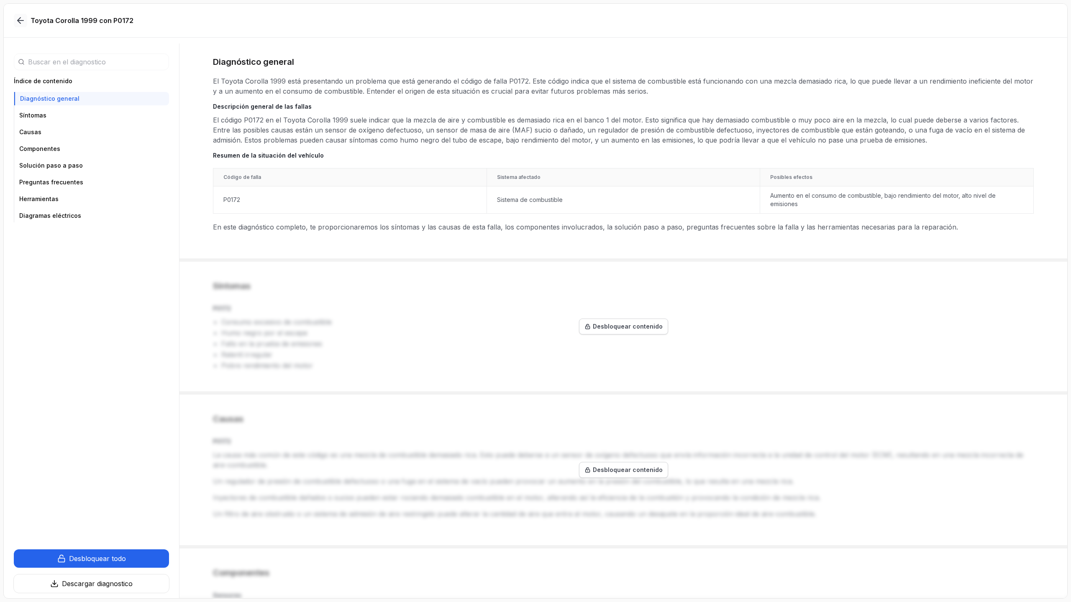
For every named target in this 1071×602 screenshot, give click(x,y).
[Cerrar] (20, 20)
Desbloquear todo (97, 558)
